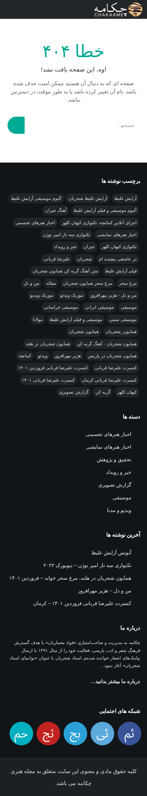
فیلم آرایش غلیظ (121, 270)
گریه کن (102, 392)
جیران (89, 246)
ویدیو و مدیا (119, 510)
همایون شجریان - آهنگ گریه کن (107, 343)
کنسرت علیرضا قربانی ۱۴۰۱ (48, 380)
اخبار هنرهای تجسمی (35, 222)
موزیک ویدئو (71, 295)
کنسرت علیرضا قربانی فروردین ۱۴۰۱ (53, 367)
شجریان (84, 258)
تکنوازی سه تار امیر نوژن (66, 234)
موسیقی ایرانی (99, 307)
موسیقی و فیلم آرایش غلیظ (76, 319)
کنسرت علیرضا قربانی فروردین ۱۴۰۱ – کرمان (82, 603)
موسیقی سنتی (123, 319)
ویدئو (43, 355)
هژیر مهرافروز (67, 355)
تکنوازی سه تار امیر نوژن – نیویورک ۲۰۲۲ (87, 565)
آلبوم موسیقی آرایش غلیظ (36, 198)
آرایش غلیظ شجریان (87, 198)
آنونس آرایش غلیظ (111, 552)
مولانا (38, 319)
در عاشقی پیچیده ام (118, 258)
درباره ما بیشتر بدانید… (115, 681)
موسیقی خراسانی (61, 307)
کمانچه (24, 355)
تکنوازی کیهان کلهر (119, 246)
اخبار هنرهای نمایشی (117, 234)
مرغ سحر (128, 283)
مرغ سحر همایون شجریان (87, 283)
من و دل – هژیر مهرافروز (104, 590)
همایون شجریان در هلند (48, 343)
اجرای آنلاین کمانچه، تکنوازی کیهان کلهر (99, 222)
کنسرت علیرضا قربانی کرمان (109, 380)
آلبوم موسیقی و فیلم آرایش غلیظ (105, 210)
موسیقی (129, 307)
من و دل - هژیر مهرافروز (113, 295)
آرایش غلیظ (125, 198)
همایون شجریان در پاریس (112, 355)
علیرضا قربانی (56, 258)
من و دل (31, 283)
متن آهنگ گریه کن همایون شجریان (65, 270)
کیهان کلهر (127, 392)
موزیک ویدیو (41, 295)
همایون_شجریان (121, 331)
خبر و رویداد (65, 246)
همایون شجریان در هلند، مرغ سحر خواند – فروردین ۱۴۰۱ (70, 578)
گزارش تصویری (74, 392)
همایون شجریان (84, 331)
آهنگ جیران (56, 210)
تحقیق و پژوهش (114, 459)
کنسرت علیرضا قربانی (116, 367)
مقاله (51, 283)
